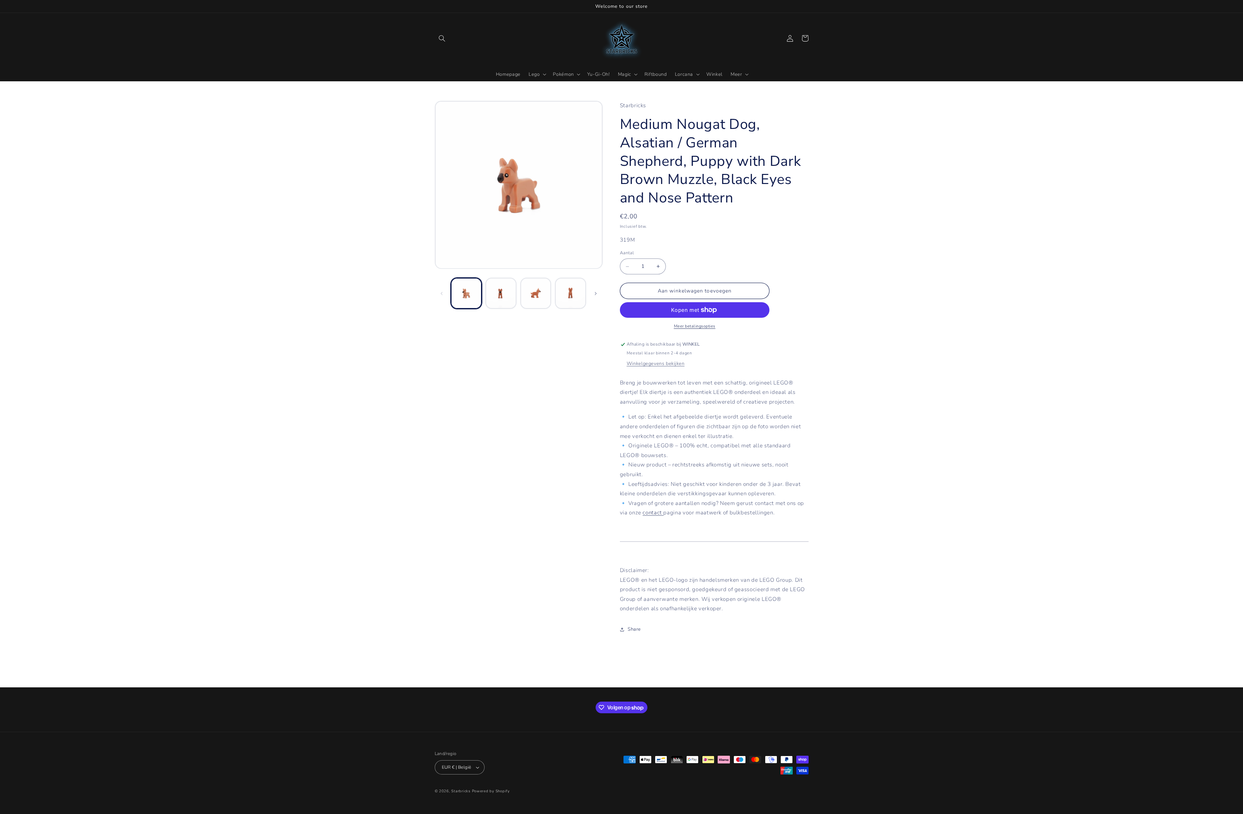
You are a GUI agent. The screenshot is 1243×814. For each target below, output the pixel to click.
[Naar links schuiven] (442, 293)
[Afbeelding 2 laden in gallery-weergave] (501, 293)
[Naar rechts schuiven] (595, 293)
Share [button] (634, 629)
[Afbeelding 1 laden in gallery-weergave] (466, 293)
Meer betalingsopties (695, 326)
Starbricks (460, 791)
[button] (442, 38)
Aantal (627, 253)
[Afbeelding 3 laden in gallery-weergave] (536, 293)
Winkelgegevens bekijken (656, 363)
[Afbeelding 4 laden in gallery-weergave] (570, 293)
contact (653, 513)
